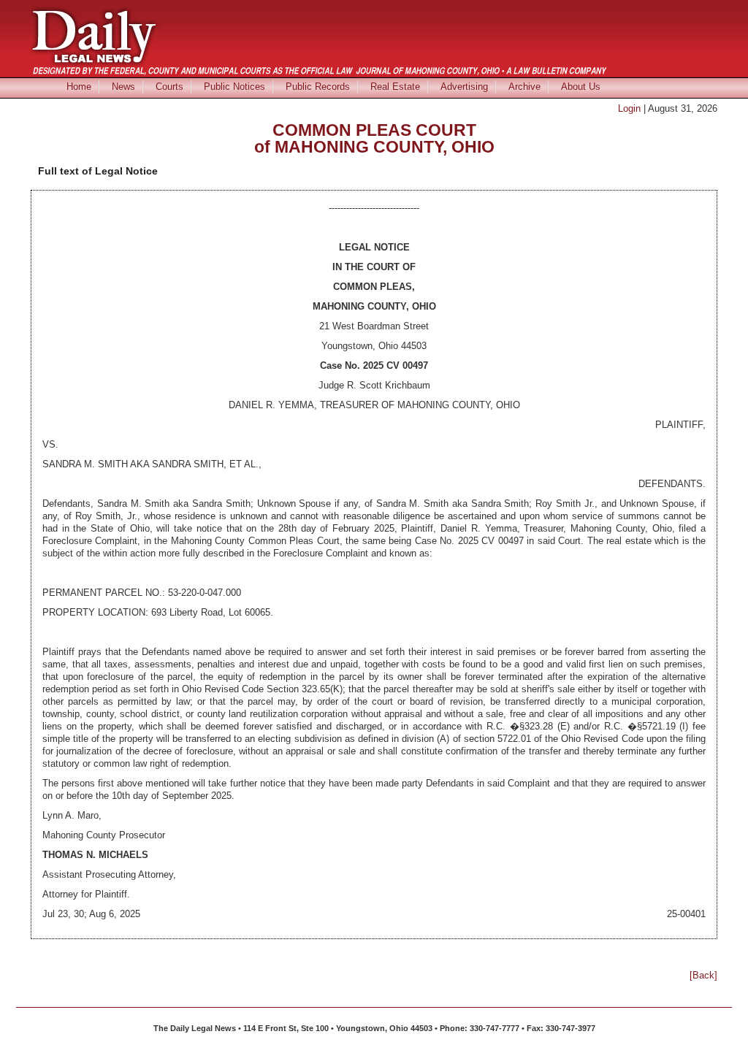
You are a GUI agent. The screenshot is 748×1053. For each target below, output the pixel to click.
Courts (169, 86)
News (123, 86)
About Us (580, 86)
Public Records (318, 86)
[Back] (703, 975)
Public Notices (234, 86)
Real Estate (395, 86)
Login (629, 108)
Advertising (464, 86)
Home (78, 86)
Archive (524, 86)
